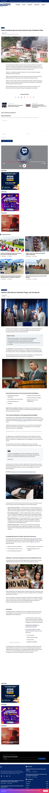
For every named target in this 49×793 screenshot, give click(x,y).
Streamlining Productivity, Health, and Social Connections (20, 341)
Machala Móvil (4, 32)
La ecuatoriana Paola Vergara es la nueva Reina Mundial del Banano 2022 (12, 786)
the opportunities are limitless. (32, 625)
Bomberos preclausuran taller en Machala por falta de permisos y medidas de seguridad (11, 276)
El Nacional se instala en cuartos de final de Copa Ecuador (36, 769)
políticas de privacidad (30, 790)
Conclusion (10, 344)
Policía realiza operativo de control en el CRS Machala (36, 276)
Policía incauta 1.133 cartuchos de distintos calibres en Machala (35, 254)
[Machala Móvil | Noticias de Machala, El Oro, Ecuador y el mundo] (5, 4)
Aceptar (45, 790)
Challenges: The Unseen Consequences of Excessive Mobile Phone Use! (24, 342)
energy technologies (22, 420)
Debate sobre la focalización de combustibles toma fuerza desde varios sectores (36, 775)
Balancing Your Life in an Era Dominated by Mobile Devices (23, 471)
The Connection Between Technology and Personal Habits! (21, 339)
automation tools (38, 350)
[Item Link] (12, 244)
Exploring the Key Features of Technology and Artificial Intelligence (22, 338)
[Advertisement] (24, 16)
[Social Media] (2, 776)
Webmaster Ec (4, 295)
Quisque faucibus (33, 538)
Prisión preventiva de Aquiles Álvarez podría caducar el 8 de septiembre (23, 1)
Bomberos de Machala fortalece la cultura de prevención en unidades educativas (11, 254)
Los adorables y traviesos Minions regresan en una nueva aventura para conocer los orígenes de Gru (12, 781)
